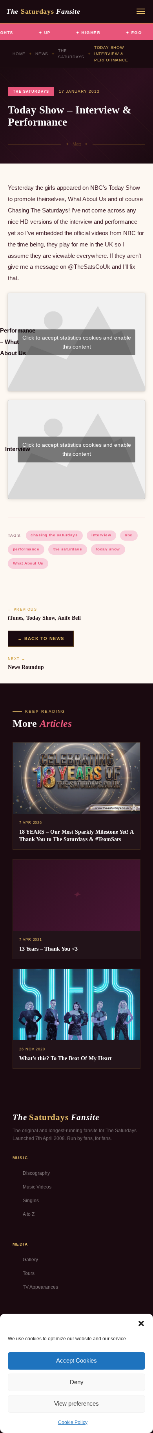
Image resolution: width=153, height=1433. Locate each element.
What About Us (28, 563)
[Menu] (141, 11)
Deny (77, 1382)
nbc (129, 535)
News (41, 54)
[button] (141, 1323)
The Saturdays (71, 54)
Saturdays (43, 11)
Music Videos (37, 1187)
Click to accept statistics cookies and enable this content (76, 342)
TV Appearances (40, 1287)
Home (19, 54)
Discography (36, 1173)
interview (101, 535)
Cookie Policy (72, 1422)
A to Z (29, 1214)
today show (108, 549)
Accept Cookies (76, 1360)
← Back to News (41, 638)
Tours (29, 1273)
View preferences (76, 1403)
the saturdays (67, 549)
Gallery (30, 1259)
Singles (31, 1200)
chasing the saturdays (54, 535)
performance (26, 549)
